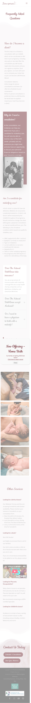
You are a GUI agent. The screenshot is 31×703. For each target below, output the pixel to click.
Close (15, 363)
